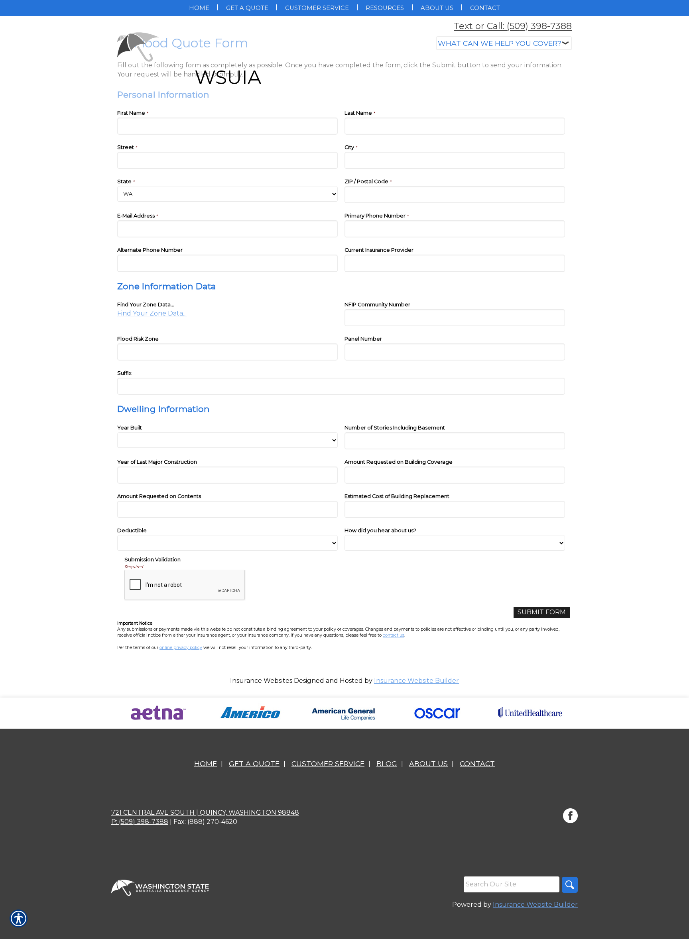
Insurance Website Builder (416, 680)
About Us (428, 763)
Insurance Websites (261, 680)
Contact (477, 763)
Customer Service (327, 763)
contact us (393, 635)
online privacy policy (180, 647)
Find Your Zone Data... (152, 313)
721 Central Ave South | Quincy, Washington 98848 (205, 812)
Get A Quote (254, 763)
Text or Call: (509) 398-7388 (513, 26)
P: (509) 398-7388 (139, 821)
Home (205, 763)
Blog (386, 763)
